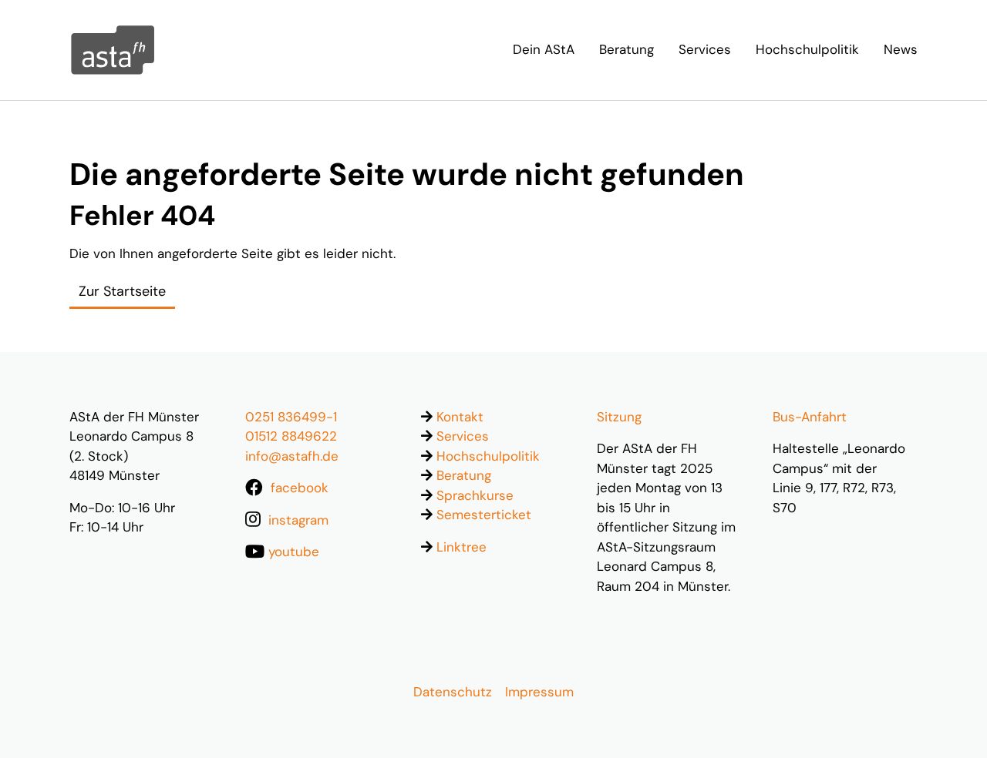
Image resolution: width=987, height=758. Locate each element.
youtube (293, 551)
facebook (299, 487)
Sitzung (619, 416)
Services (462, 436)
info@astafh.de (292, 456)
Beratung (463, 475)
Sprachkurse (475, 495)
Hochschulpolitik (488, 456)
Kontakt (459, 416)
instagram (298, 519)
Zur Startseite (122, 291)
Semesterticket (483, 514)
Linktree (461, 546)
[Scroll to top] (950, 721)
